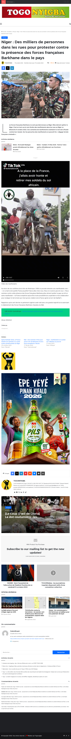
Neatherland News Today (7, 701)
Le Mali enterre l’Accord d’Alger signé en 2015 (9, 611)
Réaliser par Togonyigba (35, 735)
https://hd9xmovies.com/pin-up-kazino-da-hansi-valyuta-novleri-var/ (27, 638)
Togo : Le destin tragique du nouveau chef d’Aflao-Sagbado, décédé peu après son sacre (24, 676)
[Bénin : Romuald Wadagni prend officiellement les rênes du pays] (6, 147)
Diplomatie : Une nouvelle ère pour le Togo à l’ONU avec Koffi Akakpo (20, 669)
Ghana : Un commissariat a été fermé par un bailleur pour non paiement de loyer (59, 612)
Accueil (4, 31)
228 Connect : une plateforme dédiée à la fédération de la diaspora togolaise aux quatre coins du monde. (32, 2)
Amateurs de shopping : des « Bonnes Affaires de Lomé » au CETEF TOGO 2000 (22, 663)
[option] (35, 514)
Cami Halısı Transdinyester (7, 706)
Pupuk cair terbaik (5, 686)
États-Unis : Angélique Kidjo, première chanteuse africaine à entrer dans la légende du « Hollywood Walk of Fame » (31, 666)
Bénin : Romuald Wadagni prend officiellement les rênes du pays (23, 147)
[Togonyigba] (35, 13)
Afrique (14, 31)
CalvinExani (15, 631)
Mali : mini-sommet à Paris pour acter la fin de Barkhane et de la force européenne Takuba (33, 341)
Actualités (9, 31)
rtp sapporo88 (4, 696)
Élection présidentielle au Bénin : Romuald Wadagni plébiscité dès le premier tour (23, 515)
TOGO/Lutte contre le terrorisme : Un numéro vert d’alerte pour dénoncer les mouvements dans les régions (34, 613)
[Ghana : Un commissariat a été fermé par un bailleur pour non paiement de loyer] (59, 602)
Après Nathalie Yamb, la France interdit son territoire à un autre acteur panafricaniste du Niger (10, 341)
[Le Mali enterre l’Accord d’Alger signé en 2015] (11, 602)
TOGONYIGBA (8, 63)
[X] (19, 492)
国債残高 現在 (4, 691)
